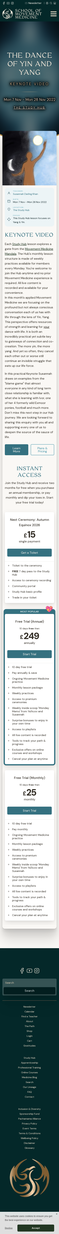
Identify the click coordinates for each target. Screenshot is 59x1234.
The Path (29, 1026)
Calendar (29, 1011)
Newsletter (35, 3)
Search (29, 1082)
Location (18, 207)
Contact (29, 1097)
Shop (29, 1031)
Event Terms (29, 1128)
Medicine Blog (29, 1077)
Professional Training (29, 1067)
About (29, 1021)
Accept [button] (36, 1228)
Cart (29, 1041)
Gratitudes (29, 1046)
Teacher (18, 191)
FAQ (29, 1092)
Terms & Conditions (30, 1133)
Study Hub (19, 244)
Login (30, 1036)
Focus (16, 215)
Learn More (16, 449)
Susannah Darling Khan (25, 194)
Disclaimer (29, 1143)
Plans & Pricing (42, 449)
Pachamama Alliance (29, 1119)
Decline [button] (9, 1228)
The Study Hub (29, 108)
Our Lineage (29, 1087)
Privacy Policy (29, 1123)
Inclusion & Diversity (29, 1109)
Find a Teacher (29, 1016)
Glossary (29, 1148)
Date (15, 199)
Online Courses (29, 1072)
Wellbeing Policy (29, 1138)
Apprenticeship (29, 1063)
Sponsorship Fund (29, 1114)
